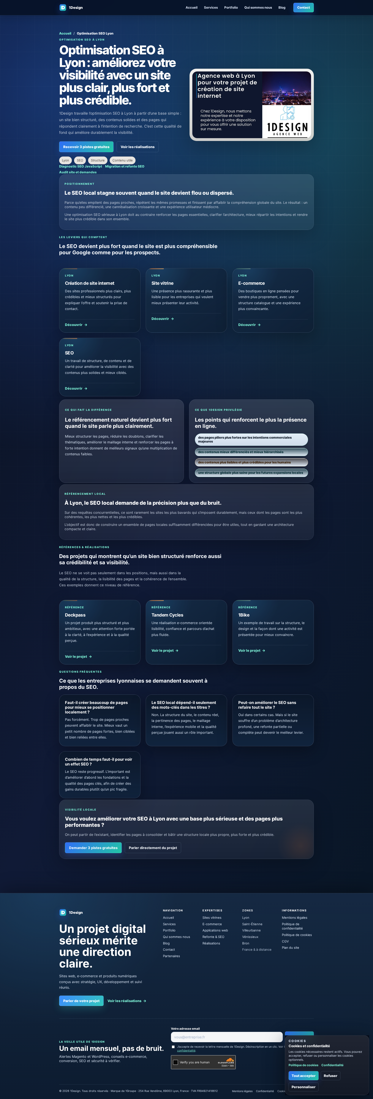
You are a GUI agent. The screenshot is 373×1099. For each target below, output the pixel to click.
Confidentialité (265, 1091)
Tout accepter (304, 1076)
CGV (285, 941)
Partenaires (171, 956)
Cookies (282, 1091)
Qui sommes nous (258, 7)
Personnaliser (304, 1087)
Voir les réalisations (138, 147)
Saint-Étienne (252, 924)
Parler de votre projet (81, 1001)
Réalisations (211, 943)
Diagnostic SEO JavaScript (80, 166)
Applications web (215, 930)
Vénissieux (250, 937)
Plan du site (290, 948)
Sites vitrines (211, 918)
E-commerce (212, 924)
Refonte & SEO (213, 937)
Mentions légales (294, 918)
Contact (303, 7)
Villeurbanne (251, 930)
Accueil (192, 7)
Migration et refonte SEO (124, 166)
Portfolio (231, 7)
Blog (281, 7)
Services (211, 7)
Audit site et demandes (78, 172)
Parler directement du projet (153, 848)
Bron (245, 943)
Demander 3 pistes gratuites (93, 848)
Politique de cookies (297, 935)
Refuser (330, 1076)
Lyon (245, 918)
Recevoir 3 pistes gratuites (86, 147)
